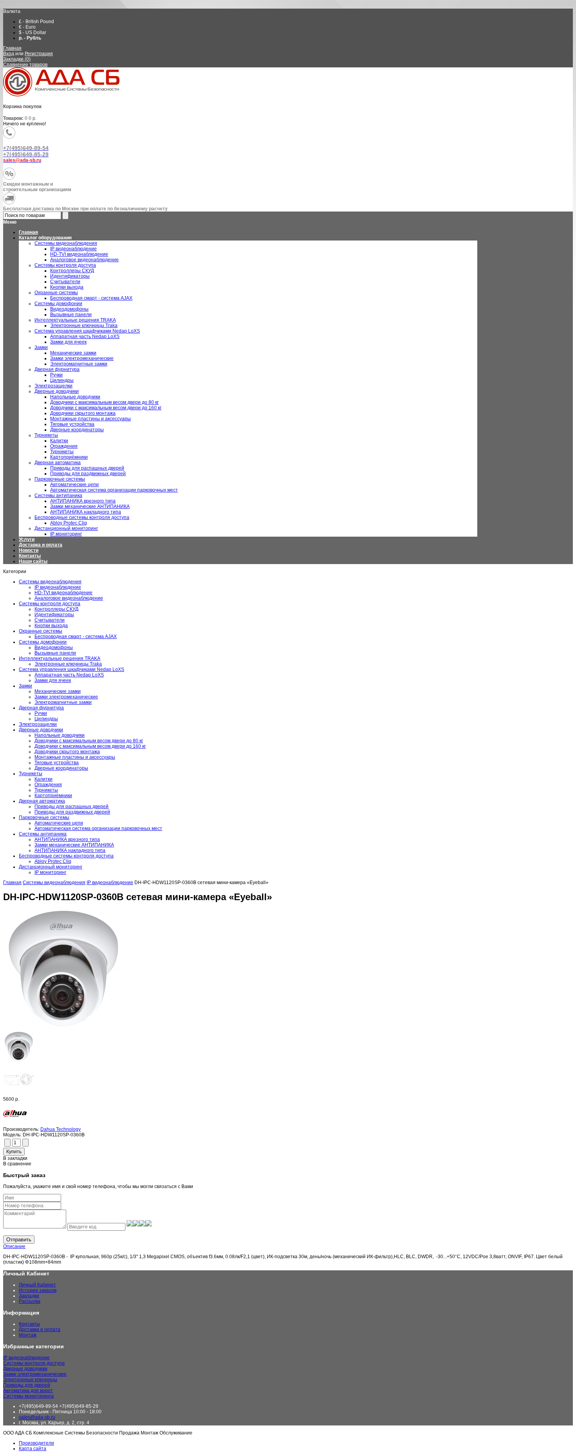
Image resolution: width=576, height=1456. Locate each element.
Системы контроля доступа (49, 603)
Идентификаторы (54, 614)
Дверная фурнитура (41, 708)
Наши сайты (33, 561)
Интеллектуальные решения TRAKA (59, 658)
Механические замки (57, 691)
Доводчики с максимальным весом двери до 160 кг (90, 746)
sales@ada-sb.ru (37, 1417)
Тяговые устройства (56, 762)
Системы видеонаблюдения (50, 581)
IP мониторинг (50, 872)
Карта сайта (32, 1448)
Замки (25, 686)
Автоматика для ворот (28, 1390)
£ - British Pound (36, 21)
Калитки (43, 779)
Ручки (40, 713)
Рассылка (29, 1301)
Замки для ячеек (52, 680)
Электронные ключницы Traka (68, 664)
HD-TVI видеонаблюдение (63, 592)
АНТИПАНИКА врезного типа (67, 839)
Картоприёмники (53, 795)
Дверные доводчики (41, 730)
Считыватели (49, 620)
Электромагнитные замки (63, 702)
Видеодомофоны (53, 647)
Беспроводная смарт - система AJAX (75, 636)
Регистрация (39, 53)
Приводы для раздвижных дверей (72, 812)
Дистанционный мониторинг (50, 867)
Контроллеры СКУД (56, 609)
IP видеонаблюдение (57, 587)
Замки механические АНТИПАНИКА (74, 845)
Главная (12, 48)
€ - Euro (27, 27)
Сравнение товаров (25, 64)
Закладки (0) (17, 59)
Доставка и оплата (40, 545)
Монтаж (27, 1335)
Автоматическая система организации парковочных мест (98, 828)
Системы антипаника (43, 834)
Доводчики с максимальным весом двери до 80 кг (88, 740)
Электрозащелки (38, 724)
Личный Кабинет (37, 1285)
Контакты (30, 556)
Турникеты (30, 773)
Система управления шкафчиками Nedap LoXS (71, 669)
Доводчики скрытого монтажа (67, 751)
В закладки (15, 1158)
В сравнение (17, 1164)
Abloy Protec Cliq (52, 861)
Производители (36, 1443)
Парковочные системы (44, 817)
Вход (8, 53)
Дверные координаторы (61, 768)
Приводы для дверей (26, 1385)
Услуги (26, 539)
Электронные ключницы (30, 1379)
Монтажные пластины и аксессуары (74, 757)
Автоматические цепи (58, 823)
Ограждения (48, 784)
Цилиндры (46, 719)
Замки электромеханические (66, 697)
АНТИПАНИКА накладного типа (69, 850)
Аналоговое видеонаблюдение (68, 598)
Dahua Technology (60, 1129)
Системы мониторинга (28, 1396)
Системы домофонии (43, 642)
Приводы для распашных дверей (71, 806)
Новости (28, 550)
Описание (14, 1246)
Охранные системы (40, 631)
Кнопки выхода (51, 625)
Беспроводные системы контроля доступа (66, 856)
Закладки (29, 1296)
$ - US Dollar (32, 32)
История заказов (37, 1290)
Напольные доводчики (59, 735)
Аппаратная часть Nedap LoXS (69, 675)
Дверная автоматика (42, 801)
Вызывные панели (55, 653)
